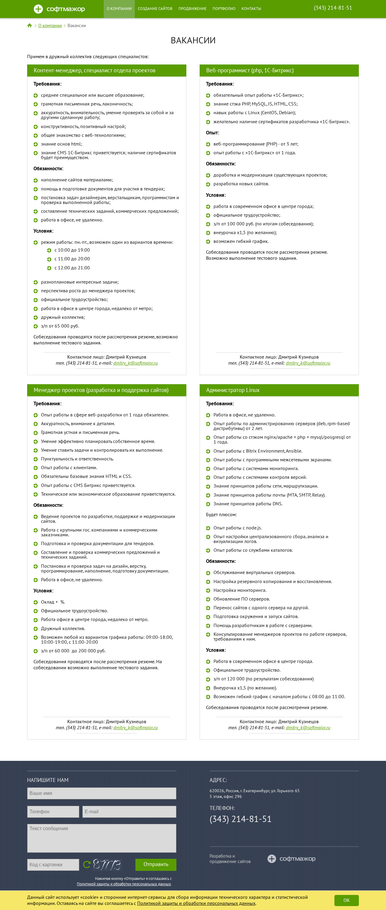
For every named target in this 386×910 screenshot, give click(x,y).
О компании (119, 8)
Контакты (251, 8)
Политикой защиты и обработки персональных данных (124, 884)
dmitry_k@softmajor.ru (135, 363)
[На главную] (30, 25)
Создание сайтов (155, 8)
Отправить (156, 864)
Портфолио (224, 8)
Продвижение (193, 8)
